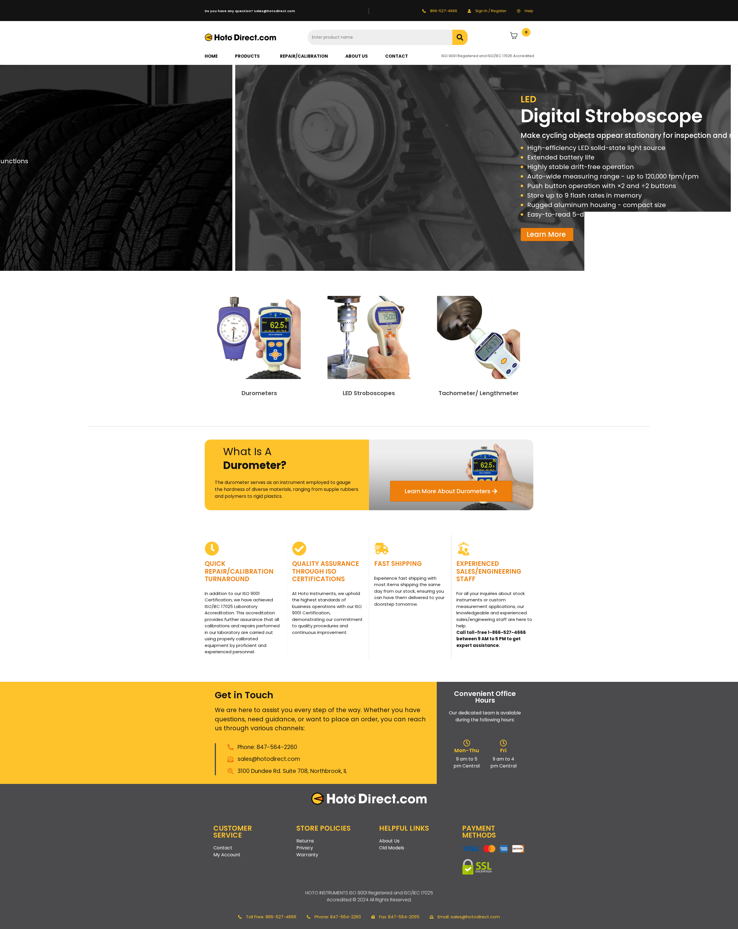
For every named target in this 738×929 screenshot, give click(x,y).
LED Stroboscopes (369, 393)
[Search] (460, 37)
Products (247, 56)
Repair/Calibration (304, 56)
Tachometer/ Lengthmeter (478, 393)
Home (211, 56)
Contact (396, 56)
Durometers (259, 393)
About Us (356, 56)
